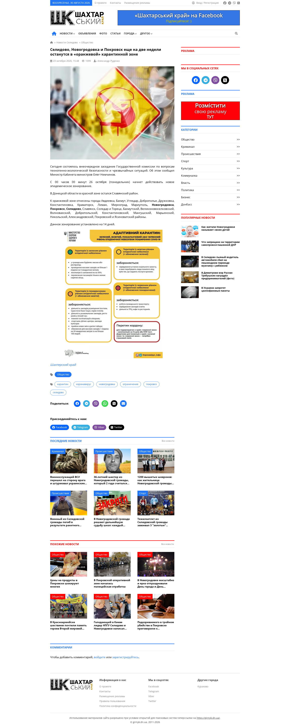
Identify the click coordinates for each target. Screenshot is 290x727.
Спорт (142, 493)
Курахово (203, 686)
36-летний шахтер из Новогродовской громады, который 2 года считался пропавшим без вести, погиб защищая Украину (111, 480)
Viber (151, 696)
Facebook (153, 686)
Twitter (152, 701)
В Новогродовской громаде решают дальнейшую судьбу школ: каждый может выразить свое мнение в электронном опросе (112, 522)
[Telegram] (86, 403)
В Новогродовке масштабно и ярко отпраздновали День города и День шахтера (155, 583)
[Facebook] (77, 403)
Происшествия (104, 451)
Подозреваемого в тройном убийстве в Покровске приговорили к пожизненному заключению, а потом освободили (155, 625)
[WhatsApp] (105, 403)
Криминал (58, 451)
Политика (210, 190)
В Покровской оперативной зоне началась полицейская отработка (112, 583)
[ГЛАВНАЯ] (54, 34)
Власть (210, 183)
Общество (63, 374)
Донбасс (210, 204)
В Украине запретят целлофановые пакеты (215, 289)
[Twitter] (114, 403)
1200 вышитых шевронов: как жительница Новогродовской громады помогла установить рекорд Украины (154, 480)
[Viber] (95, 403)
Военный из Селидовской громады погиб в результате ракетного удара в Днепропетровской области (68, 522)
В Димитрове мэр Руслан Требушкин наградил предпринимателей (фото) (217, 275)
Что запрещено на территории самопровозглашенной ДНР (220, 243)
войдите (100, 657)
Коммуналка (210, 175)
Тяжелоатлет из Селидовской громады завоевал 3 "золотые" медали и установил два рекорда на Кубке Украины (155, 522)
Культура (210, 168)
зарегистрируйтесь (125, 657)
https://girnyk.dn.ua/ (208, 717)
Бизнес (210, 197)
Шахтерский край (63, 365)
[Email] (123, 403)
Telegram (153, 691)
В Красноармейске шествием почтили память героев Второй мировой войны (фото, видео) (68, 625)
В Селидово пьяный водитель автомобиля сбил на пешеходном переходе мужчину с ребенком (219, 261)
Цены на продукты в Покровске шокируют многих (64, 583)
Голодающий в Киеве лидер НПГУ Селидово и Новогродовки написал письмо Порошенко (110, 625)
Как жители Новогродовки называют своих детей (218, 228)
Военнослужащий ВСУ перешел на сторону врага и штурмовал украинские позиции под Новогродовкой (67, 480)
